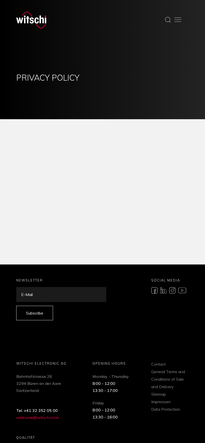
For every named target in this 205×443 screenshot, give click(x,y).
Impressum (160, 401)
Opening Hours (109, 363)
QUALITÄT (25, 437)
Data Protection (165, 409)
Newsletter (29, 280)
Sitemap (158, 394)
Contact (158, 364)
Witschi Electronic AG (41, 363)
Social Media (165, 280)
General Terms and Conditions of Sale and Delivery (168, 379)
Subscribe (34, 313)
